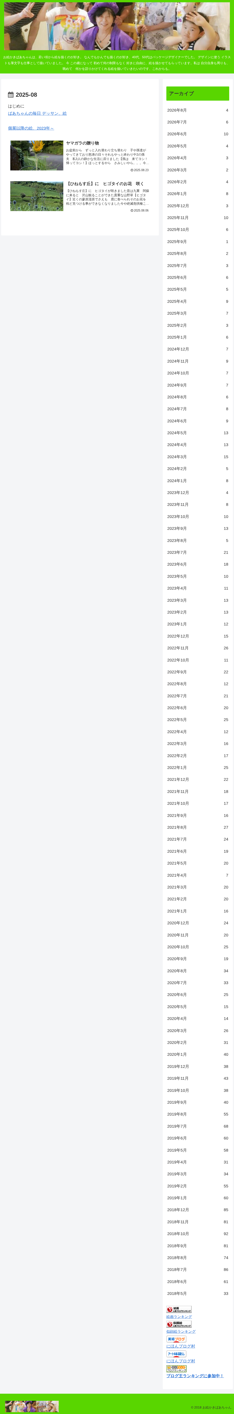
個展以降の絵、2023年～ (31, 128)
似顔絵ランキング (181, 1331)
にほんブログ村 (180, 1346)
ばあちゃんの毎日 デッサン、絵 (37, 113)
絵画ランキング (179, 1317)
